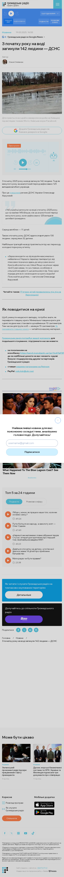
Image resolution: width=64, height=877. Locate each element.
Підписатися (32, 451)
